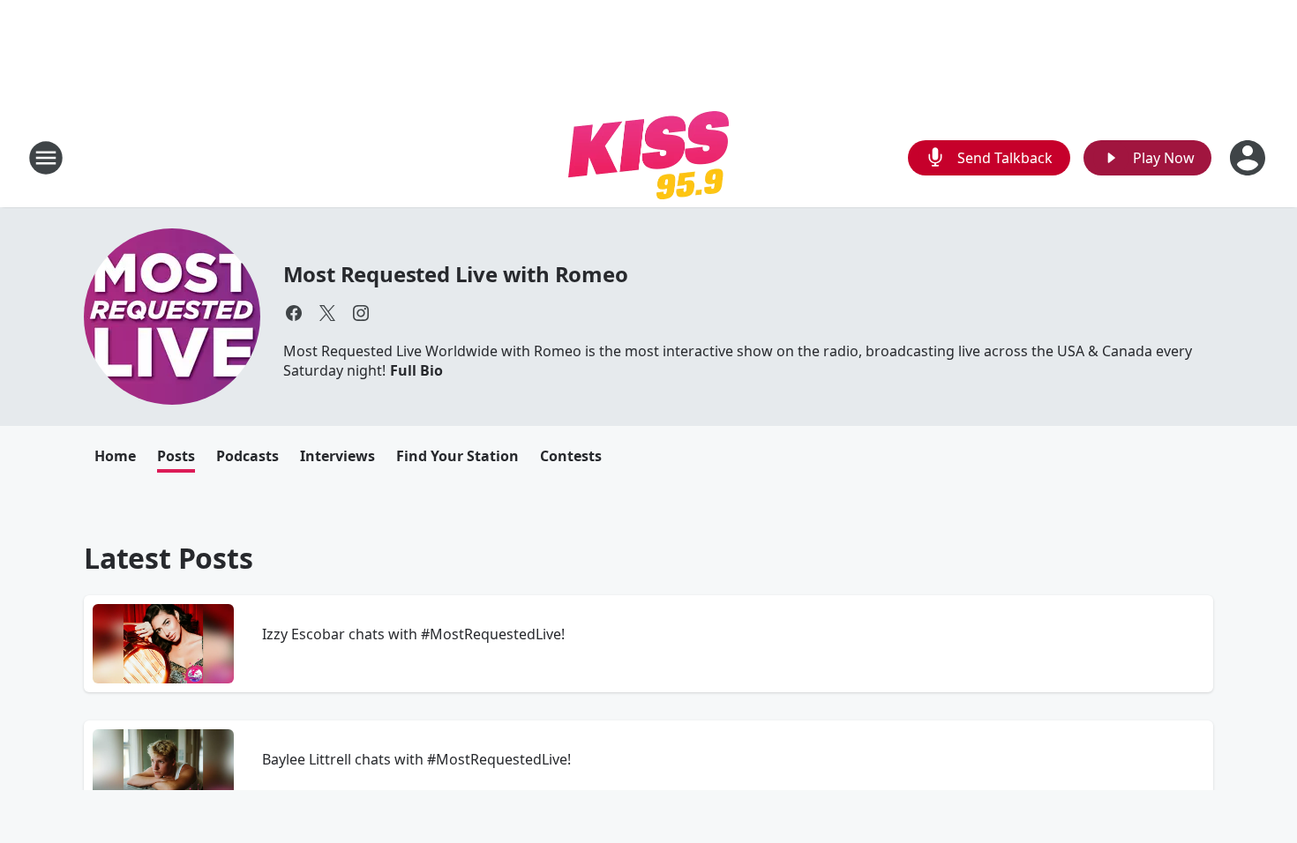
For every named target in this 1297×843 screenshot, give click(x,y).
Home (115, 456)
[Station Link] (648, 157)
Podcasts (247, 456)
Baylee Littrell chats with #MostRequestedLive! (416, 759)
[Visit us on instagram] (360, 313)
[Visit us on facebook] (293, 313)
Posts (176, 456)
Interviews (337, 456)
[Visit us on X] (327, 313)
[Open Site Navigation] (46, 157)
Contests (571, 456)
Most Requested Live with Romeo (455, 273)
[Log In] (1249, 157)
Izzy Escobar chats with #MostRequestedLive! (413, 634)
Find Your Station (457, 456)
